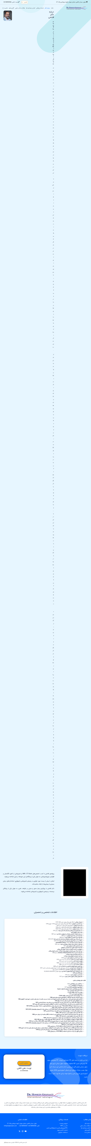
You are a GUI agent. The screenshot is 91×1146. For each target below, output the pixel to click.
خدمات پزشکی (40, 8)
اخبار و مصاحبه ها (30, 8)
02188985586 (7, 2)
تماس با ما (5, 8)
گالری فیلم (11, 8)
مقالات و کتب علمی (20, 8)
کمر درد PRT (63, 1126)
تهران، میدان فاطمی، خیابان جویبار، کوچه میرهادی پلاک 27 (71, 2)
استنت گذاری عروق (62, 1130)
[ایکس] (19, 1131)
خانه (52, 8)
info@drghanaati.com (10, 1126)
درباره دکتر (47, 8)
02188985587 (23, 1126)
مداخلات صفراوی (62, 1132)
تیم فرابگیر (6, 1142)
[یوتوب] (25, 1131)
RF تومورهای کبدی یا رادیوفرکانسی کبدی (57, 1128)
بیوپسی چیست (63, 1124)
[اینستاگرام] (22, 1131)
